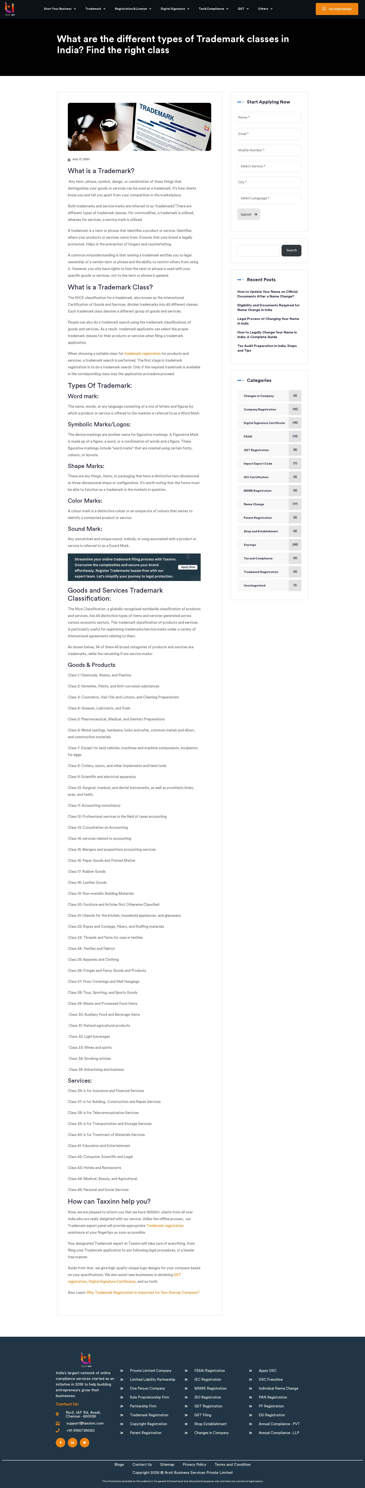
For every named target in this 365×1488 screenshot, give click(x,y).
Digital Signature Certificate (264, 423)
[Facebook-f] (60, 1442)
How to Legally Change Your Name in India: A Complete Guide (267, 335)
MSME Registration (257, 490)
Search (291, 250)
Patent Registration (258, 517)
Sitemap (167, 1464)
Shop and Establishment (261, 531)
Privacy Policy (194, 1464)
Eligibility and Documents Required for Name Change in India (268, 308)
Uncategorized (255, 585)
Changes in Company (259, 396)
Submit (246, 214)
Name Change (254, 504)
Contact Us (142, 1464)
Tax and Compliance (258, 558)
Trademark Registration (261, 572)
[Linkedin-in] (72, 1442)
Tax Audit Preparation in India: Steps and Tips (267, 348)
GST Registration (256, 450)
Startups (250, 545)
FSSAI (248, 436)
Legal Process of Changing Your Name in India (268, 321)
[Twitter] (84, 1442)
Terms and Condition (233, 1464)
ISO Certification (256, 477)
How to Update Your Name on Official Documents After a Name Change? (267, 294)
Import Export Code (258, 463)
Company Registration (260, 409)
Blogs (119, 1464)
